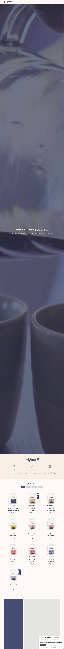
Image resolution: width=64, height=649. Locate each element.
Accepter (43, 645)
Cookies (47, 647)
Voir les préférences (58, 645)
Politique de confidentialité (52, 647)
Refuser (50, 645)
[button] (62, 637)
